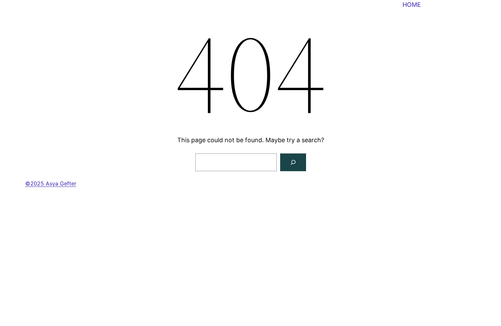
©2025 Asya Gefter (50, 183)
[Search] (293, 162)
